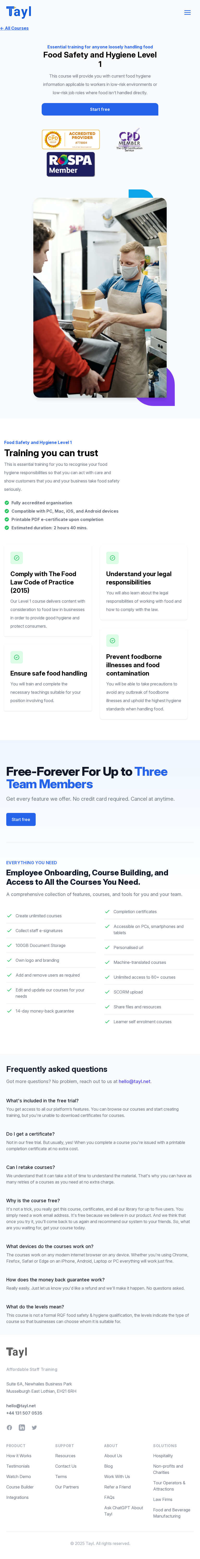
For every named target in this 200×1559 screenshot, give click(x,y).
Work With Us (117, 1476)
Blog (108, 1466)
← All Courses (14, 28)
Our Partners (67, 1487)
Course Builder (20, 1487)
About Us (113, 1455)
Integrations (17, 1497)
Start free (100, 109)
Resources (65, 1455)
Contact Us (66, 1466)
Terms (61, 1476)
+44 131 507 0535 (24, 1413)
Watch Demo (18, 1476)
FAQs (109, 1497)
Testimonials (18, 1466)
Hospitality (163, 1455)
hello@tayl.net (135, 1081)
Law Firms (162, 1499)
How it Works (19, 1455)
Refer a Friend (117, 1487)
